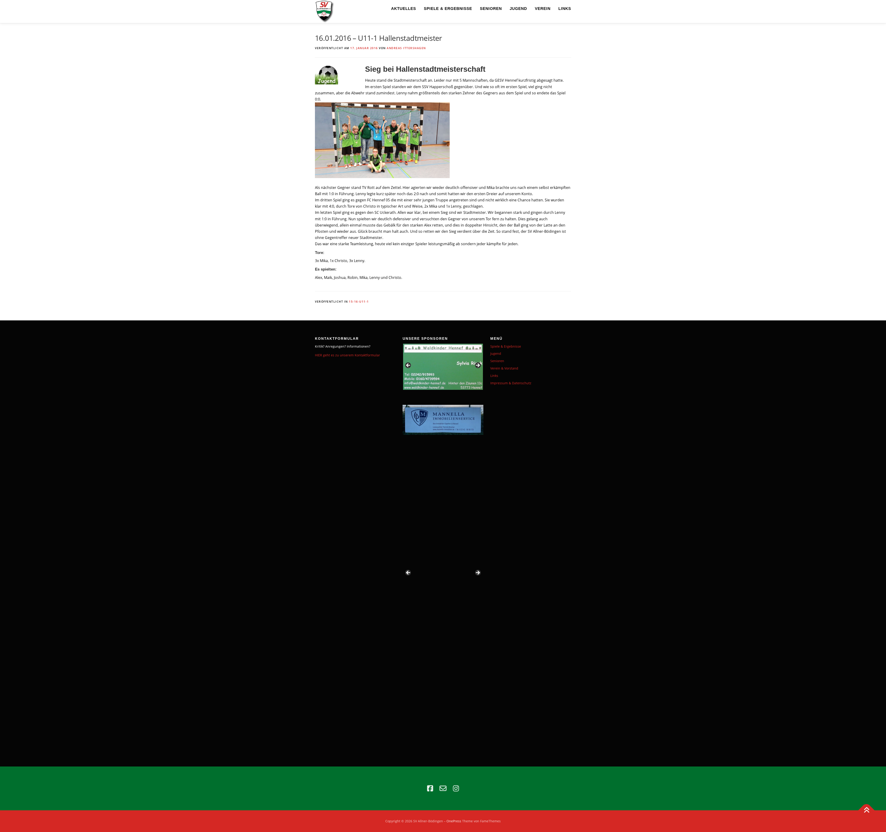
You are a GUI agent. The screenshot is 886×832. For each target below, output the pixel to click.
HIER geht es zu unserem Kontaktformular (347, 355)
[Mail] (443, 788)
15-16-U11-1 (359, 302)
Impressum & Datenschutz (510, 383)
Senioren (491, 8)
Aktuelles (403, 8)
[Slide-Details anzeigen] (443, 366)
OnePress (453, 821)
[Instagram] (455, 788)
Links (564, 8)
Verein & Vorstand (504, 368)
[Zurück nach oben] (866, 810)
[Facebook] (430, 788)
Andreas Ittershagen (406, 48)
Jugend (518, 8)
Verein (543, 8)
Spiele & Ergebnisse (448, 8)
